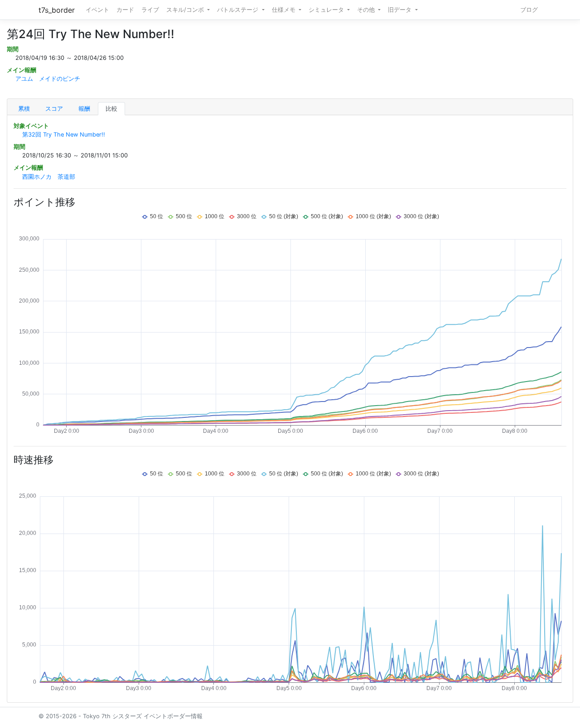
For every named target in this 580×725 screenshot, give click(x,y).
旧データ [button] (400, 9)
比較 (111, 108)
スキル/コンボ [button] (186, 9)
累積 (24, 108)
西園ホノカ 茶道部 (48, 176)
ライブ (150, 9)
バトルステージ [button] (238, 9)
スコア (54, 108)
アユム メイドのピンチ (47, 78)
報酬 (84, 108)
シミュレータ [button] (327, 9)
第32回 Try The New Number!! (63, 134)
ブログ (529, 9)
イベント (97, 9)
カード (125, 9)
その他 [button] (367, 9)
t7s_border (57, 10)
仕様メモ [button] (284, 9)
